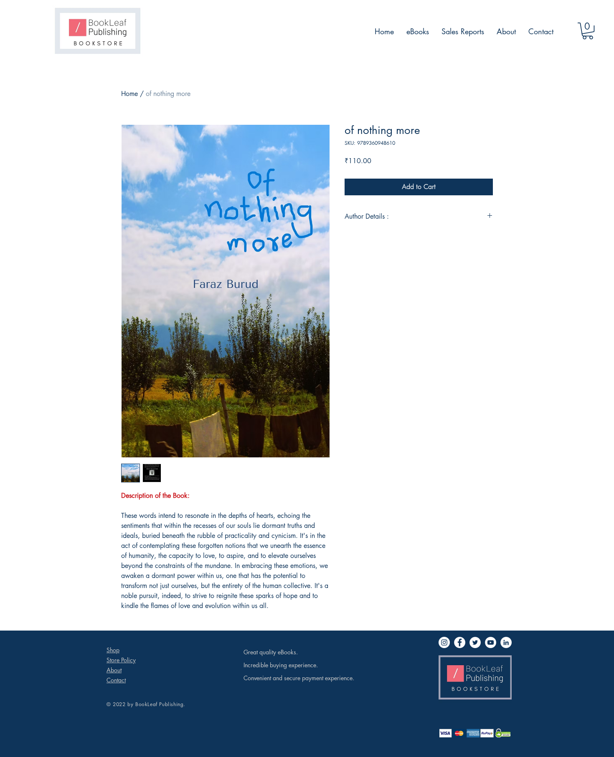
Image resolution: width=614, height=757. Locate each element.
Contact (116, 680)
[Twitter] (475, 642)
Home (129, 93)
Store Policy (121, 660)
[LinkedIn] (506, 642)
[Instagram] (444, 642)
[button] (588, 31)
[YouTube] (490, 642)
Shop (113, 650)
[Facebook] (459, 642)
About (114, 670)
